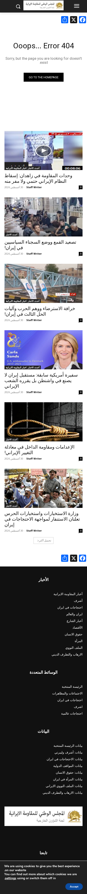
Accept (74, 886)
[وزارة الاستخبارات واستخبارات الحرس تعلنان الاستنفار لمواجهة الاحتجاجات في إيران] (43, 488)
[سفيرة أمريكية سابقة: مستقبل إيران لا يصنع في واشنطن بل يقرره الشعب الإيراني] (43, 349)
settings (10, 878)
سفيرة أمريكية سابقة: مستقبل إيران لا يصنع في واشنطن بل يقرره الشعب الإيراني (41, 380)
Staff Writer (34, 187)
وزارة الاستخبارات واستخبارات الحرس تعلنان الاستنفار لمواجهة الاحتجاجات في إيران (42, 519)
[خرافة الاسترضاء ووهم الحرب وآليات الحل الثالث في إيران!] (43, 283)
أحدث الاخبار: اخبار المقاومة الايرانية (22, 168)
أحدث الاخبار (11, 234)
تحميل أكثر (45, 540)
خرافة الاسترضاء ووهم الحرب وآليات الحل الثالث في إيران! (39, 311)
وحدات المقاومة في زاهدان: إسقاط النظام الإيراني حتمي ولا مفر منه (38, 178)
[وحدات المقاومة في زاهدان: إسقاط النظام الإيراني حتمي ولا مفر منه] (43, 150)
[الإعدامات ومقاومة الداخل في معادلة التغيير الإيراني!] (43, 421)
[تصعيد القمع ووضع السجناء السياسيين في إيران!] (43, 216)
